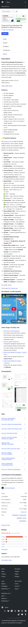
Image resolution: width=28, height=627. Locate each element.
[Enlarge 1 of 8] (11, 375)
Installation (6, 46)
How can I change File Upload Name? (11, 424)
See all (25, 549)
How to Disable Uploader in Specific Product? (8, 458)
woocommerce (22, 521)
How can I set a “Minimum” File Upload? (7, 443)
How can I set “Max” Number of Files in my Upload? (9, 438)
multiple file (19, 518)
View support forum (6, 560)
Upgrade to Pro (7, 141)
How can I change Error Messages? (10, 469)
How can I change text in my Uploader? (6, 453)
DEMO (10, 86)
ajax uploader (15, 515)
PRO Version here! (13, 288)
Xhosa (6, 607)
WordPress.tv (5, 588)
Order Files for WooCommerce (12, 331)
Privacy (3, 576)
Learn (2, 581)
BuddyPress (5, 601)
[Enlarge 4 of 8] (11, 401)
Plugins (16, 574)
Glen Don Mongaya (8, 29)
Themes (17, 571)
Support (5, 54)
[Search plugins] (16, 11)
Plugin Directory (5, 6)
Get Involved (18, 581)
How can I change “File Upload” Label (11, 428)
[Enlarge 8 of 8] (24, 405)
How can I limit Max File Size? (9, 433)
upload (24, 518)
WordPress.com (6, 593)
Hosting (3, 574)
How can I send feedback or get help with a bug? (8, 419)
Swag (17, 588)
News (2, 571)
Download (4, 33)
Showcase (17, 569)
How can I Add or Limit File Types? (10, 448)
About (3, 569)
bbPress (4, 598)
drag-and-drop (22, 515)
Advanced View (5, 525)
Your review (4, 549)
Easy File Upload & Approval (11, 341)
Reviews (5, 43)
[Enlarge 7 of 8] (24, 389)
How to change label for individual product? (7, 464)
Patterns (17, 576)
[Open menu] (25, 2)
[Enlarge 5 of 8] (24, 375)
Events (16, 583)
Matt (3, 596)
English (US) (24, 511)
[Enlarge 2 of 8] (11, 384)
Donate (17, 586)
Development (6, 50)
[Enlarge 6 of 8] (24, 383)
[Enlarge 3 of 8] (11, 393)
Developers (4, 586)
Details (5, 39)
